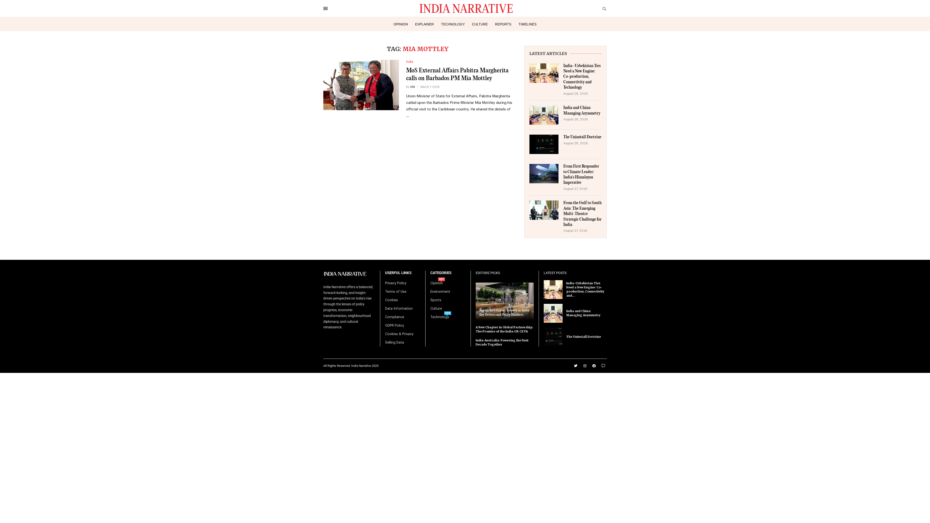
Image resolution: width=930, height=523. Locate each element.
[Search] (604, 9)
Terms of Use (395, 291)
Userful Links (398, 273)
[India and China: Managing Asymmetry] (543, 115)
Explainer (424, 24)
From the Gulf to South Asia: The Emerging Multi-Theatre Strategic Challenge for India (582, 214)
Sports (435, 300)
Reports (503, 24)
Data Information (399, 308)
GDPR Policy (394, 325)
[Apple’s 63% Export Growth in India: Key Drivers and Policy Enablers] (505, 302)
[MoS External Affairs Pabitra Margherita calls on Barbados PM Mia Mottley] (361, 85)
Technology (453, 24)
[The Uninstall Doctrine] (543, 144)
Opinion (401, 24)
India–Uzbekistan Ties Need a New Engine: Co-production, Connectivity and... (585, 289)
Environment (440, 291)
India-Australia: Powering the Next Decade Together (502, 342)
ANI (412, 86)
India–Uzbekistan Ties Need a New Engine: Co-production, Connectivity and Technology (582, 77)
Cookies (391, 300)
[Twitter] (575, 365)
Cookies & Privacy (399, 334)
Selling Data (394, 342)
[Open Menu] (325, 8)
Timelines (527, 24)
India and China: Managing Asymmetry (581, 110)
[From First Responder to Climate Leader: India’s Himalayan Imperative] (543, 173)
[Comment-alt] (603, 365)
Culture (480, 24)
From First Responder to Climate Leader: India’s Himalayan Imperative (581, 174)
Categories (440, 273)
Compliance (394, 317)
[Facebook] (594, 365)
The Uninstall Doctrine (582, 137)
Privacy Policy (395, 283)
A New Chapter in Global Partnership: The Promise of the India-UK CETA (504, 329)
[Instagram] (584, 365)
